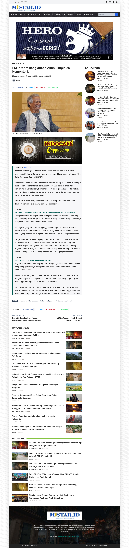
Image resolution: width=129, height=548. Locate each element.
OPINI (79, 14)
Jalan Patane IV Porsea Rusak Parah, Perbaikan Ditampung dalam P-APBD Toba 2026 (107, 135)
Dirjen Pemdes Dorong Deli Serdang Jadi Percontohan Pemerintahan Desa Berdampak (106, 111)
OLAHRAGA (71, 14)
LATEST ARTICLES (102, 78)
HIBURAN (32, 501)
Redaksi (87, 545)
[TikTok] (113, 2)
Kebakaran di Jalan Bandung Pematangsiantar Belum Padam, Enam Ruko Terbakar (107, 86)
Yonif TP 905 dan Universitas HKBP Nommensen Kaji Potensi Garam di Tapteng (108, 123)
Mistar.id (15, 76)
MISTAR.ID (27, 167)
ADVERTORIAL (88, 14)
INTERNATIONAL (18, 63)
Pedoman (94, 545)
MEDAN (14, 359)
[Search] (116, 14)
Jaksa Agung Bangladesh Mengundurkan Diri (32, 260)
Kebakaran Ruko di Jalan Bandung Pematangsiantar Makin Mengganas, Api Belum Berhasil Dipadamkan (107, 74)
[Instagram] (110, 2)
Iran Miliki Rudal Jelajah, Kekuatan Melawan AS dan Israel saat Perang (26, 319)
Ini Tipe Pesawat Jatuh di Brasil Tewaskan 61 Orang (69, 319)
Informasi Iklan (102, 545)
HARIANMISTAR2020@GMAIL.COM (68, 536)
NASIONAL (15, 422)
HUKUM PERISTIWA (18, 338)
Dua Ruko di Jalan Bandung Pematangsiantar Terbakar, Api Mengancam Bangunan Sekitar (108, 98)
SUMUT (14, 369)
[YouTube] (117, 2)
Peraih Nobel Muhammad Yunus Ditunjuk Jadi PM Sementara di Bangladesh (45, 212)
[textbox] (47, 230)
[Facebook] (107, 2)
